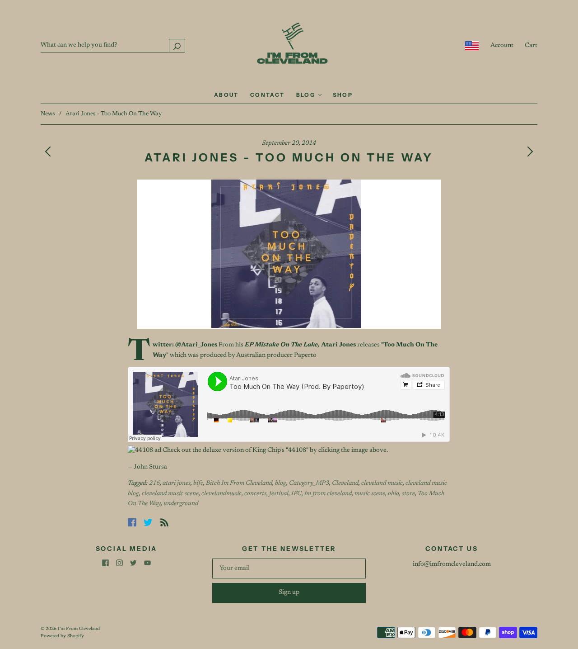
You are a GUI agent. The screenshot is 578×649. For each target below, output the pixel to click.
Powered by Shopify (62, 636)
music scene (369, 494)
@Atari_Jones (196, 345)
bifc (198, 483)
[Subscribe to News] (164, 522)
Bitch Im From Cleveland (239, 483)
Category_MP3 (309, 483)
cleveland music (382, 483)
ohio (393, 494)
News (48, 114)
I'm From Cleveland (79, 629)
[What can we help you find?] (113, 45)
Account (501, 46)
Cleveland (345, 483)
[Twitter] (148, 522)
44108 (297, 450)
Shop (343, 94)
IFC (296, 494)
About (226, 94)
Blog (306, 94)
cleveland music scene (170, 494)
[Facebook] (132, 522)
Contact (267, 94)
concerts (255, 494)
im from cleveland (328, 494)
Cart (531, 46)
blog (280, 483)
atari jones (177, 483)
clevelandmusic (221, 494)
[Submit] (177, 45)
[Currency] (472, 45)
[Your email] (289, 568)
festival (279, 494)
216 (154, 483)
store (408, 494)
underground (180, 504)
